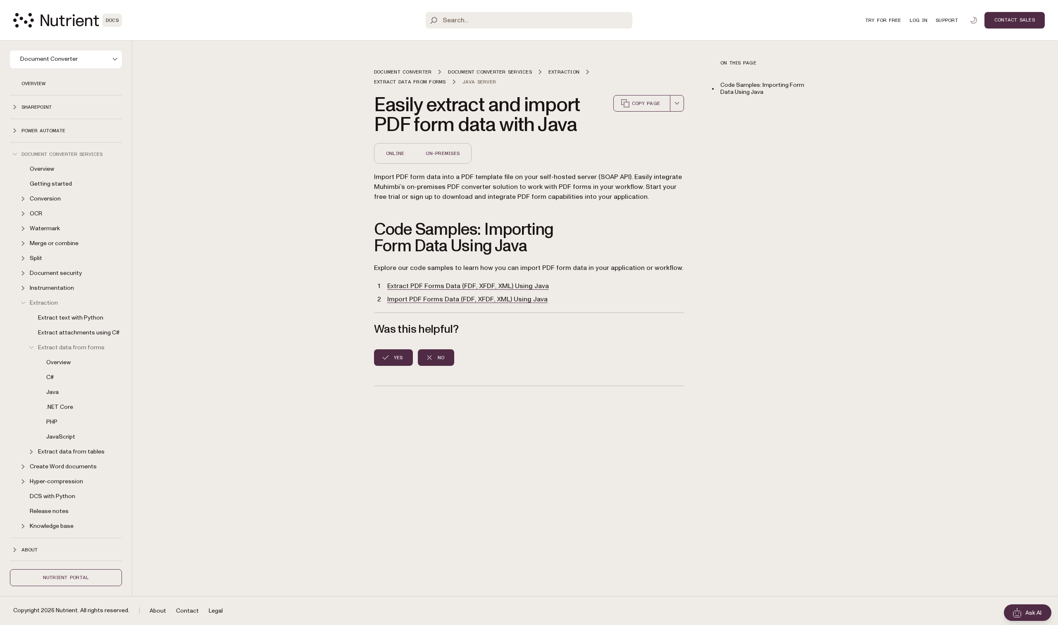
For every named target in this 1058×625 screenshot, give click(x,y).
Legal (216, 611)
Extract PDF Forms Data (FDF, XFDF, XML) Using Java (468, 286)
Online (395, 153)
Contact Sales (1014, 19)
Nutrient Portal (66, 577)
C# (50, 377)
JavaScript (60, 437)
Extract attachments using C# (78, 332)
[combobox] (677, 103)
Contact (187, 611)
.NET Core (59, 407)
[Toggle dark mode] (973, 20)
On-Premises (443, 153)
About (158, 611)
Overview (33, 83)
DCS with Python (52, 496)
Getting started (51, 184)
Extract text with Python (70, 318)
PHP (51, 422)
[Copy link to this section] (362, 238)
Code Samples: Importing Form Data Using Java (762, 88)
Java (52, 392)
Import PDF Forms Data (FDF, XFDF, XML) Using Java (467, 299)
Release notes (49, 511)
